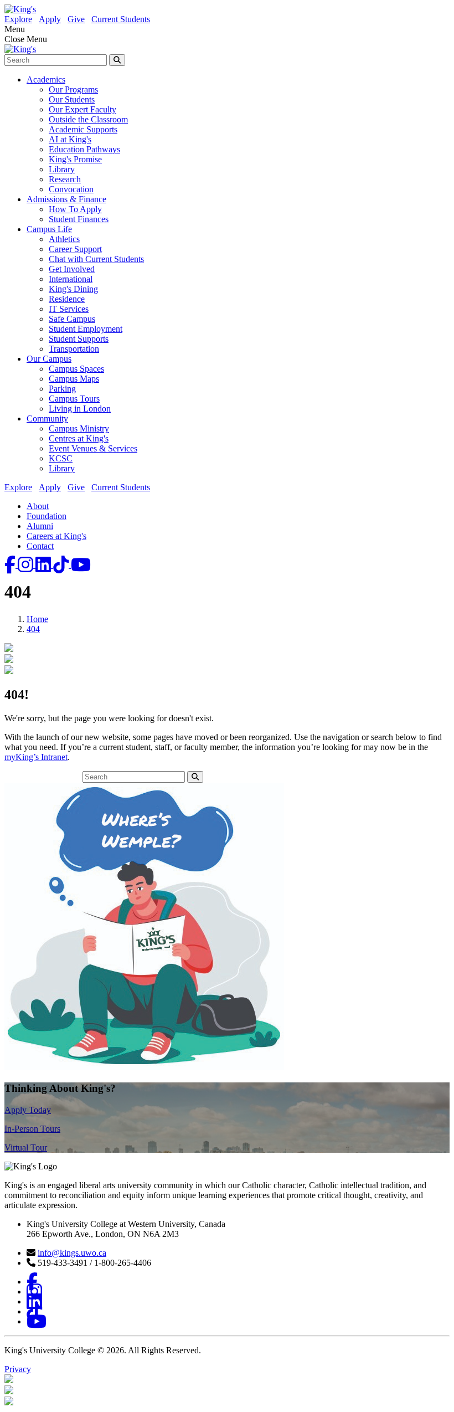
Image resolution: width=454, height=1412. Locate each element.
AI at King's (70, 139)
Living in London (80, 408)
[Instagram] (26, 564)
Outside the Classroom (88, 119)
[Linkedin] (44, 564)
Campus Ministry (79, 428)
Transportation (74, 348)
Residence (67, 299)
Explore (18, 19)
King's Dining (73, 289)
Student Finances (79, 219)
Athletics (64, 239)
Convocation (71, 189)
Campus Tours (74, 398)
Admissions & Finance (66, 199)
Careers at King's (56, 536)
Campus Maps (74, 378)
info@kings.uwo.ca (72, 1252)
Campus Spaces (76, 368)
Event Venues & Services (93, 448)
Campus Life (49, 229)
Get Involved (72, 269)
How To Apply (75, 209)
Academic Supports (83, 129)
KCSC (61, 458)
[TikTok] (62, 564)
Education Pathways (84, 149)
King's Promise (75, 159)
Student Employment (85, 328)
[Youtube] (81, 564)
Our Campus (49, 358)
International (70, 279)
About (38, 506)
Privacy (17, 1369)
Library (62, 169)
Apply (50, 19)
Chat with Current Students (96, 259)
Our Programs (73, 89)
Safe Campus (72, 319)
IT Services (69, 309)
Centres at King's (79, 438)
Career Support (75, 249)
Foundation (46, 516)
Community (47, 418)
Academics (46, 79)
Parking (62, 388)
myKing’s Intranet (36, 757)
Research (65, 179)
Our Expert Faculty (82, 109)
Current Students (120, 19)
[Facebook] (11, 564)
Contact (40, 546)
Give (76, 19)
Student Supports (79, 338)
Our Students (72, 99)
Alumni (40, 526)
